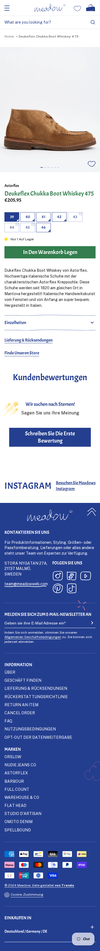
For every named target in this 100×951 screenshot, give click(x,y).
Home (9, 36)
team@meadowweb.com (26, 583)
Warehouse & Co (21, 797)
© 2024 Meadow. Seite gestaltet (39, 885)
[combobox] (50, 22)
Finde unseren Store (21, 353)
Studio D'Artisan (22, 813)
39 (12, 216)
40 (28, 216)
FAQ (8, 720)
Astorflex (11, 185)
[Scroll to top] (91, 512)
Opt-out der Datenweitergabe (38, 737)
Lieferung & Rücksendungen (28, 340)
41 (43, 216)
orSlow (12, 756)
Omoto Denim (18, 821)
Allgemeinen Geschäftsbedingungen (32, 637)
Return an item (21, 704)
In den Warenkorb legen (50, 944)
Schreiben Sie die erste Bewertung (50, 437)
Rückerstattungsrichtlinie (36, 696)
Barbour (14, 781)
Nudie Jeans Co (20, 764)
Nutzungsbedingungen (30, 729)
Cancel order (19, 712)
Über (9, 672)
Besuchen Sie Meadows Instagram (76, 485)
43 (75, 216)
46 (43, 227)
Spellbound (17, 830)
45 (28, 227)
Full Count (16, 789)
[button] (42, 167)
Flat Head (15, 805)
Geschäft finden (22, 680)
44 (12, 227)
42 (59, 216)
